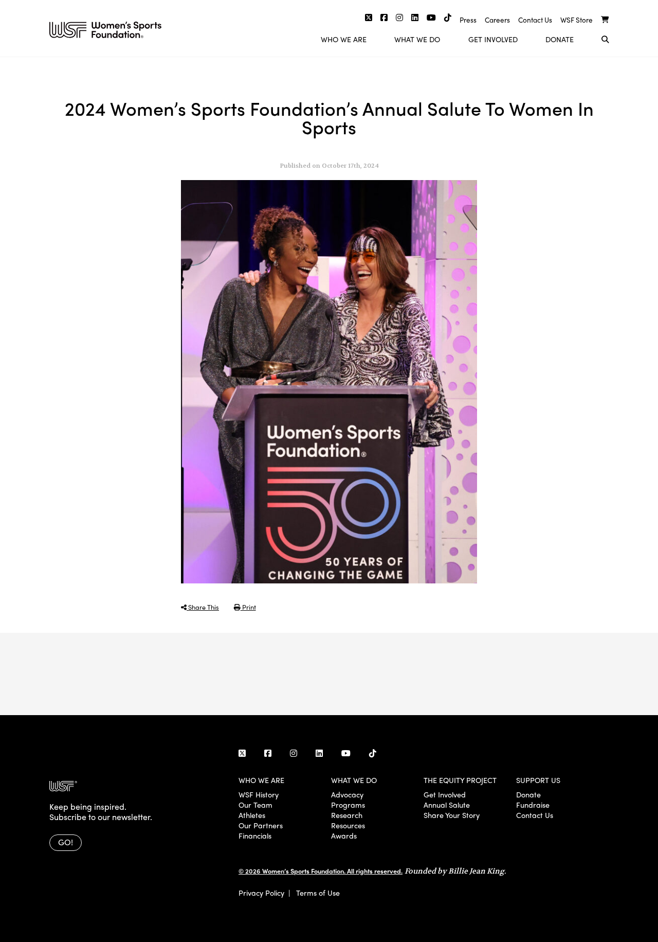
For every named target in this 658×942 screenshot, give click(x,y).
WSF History (259, 794)
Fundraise (533, 804)
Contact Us (535, 20)
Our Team (255, 804)
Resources (348, 825)
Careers (497, 20)
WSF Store (576, 20)
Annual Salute (447, 804)
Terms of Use (318, 892)
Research (346, 815)
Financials (255, 835)
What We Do (417, 39)
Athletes (252, 815)
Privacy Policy (261, 892)
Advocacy (347, 794)
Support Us (538, 780)
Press (468, 20)
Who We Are (344, 39)
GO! (65, 842)
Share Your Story (452, 815)
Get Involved (493, 39)
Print (248, 607)
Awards (344, 835)
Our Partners (261, 825)
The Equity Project (460, 780)
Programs (348, 804)
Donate (559, 39)
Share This (203, 607)
